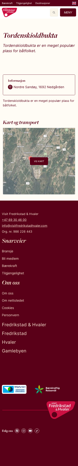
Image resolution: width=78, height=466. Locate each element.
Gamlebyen (14, 351)
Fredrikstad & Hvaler (24, 324)
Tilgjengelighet (24, 3)
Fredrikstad (14, 333)
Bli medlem (10, 258)
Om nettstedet (13, 300)
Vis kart (39, 161)
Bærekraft (7, 3)
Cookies (8, 308)
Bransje (7, 251)
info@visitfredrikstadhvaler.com (24, 226)
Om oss (7, 293)
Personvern (10, 315)
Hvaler (9, 342)
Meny (68, 12)
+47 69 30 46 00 (14, 220)
